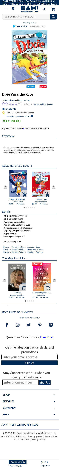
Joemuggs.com (35, 436)
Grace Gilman (9, 100)
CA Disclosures (21, 439)
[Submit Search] (53, 17)
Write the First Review (43, 104)
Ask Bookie (21, 26)
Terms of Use (50, 436)
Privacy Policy (38, 439)
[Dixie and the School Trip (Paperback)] (18, 183)
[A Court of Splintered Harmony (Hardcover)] (42, 277)
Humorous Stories (35, 249)
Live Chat (47, 337)
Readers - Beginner (35, 252)
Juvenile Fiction (18, 247)
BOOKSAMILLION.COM (13, 436)
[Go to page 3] (28, 207)
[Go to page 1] (24, 207)
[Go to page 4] (30, 207)
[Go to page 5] (32, 207)
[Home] (29, 9)
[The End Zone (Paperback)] (41, 184)
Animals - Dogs (33, 247)
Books (6, 247)
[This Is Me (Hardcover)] (17, 277)
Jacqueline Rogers (25, 100)
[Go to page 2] (26, 207)
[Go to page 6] (34, 207)
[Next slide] (53, 187)
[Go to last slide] (5, 187)
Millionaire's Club (37, 26)
